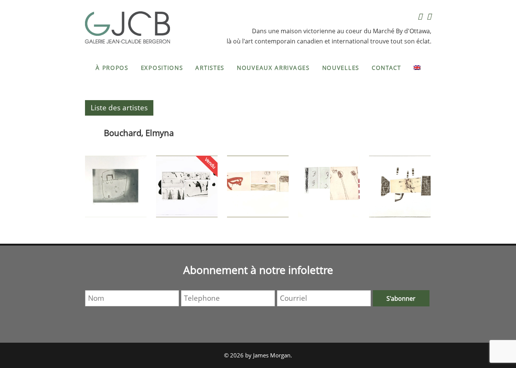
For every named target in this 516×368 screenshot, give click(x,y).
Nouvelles (340, 67)
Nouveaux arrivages (273, 67)
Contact (386, 67)
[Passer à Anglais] (417, 68)
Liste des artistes (119, 108)
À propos (112, 67)
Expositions (162, 67)
